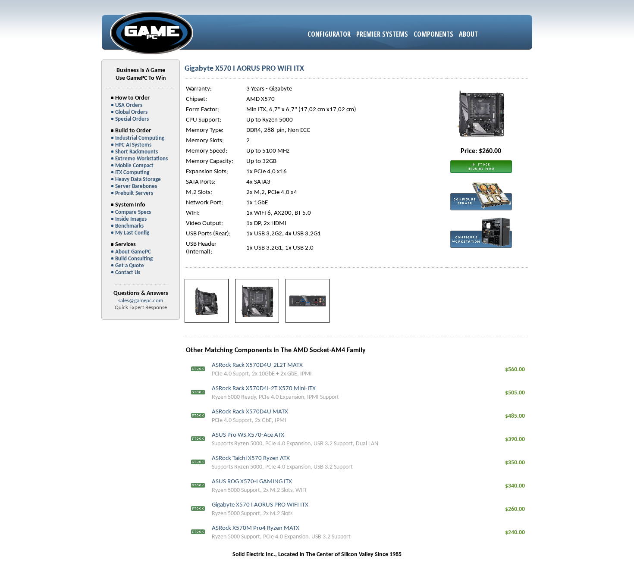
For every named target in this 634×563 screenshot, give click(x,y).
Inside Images (131, 219)
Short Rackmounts (136, 152)
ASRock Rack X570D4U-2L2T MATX (257, 365)
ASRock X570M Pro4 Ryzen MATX (255, 528)
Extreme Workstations (141, 159)
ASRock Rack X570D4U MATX (250, 412)
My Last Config (132, 233)
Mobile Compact (134, 166)
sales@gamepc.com (140, 300)
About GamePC (133, 252)
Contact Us (127, 272)
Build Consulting (134, 259)
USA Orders (128, 105)
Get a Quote (129, 266)
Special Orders (132, 119)
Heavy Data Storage (138, 179)
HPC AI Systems (133, 145)
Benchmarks (129, 226)
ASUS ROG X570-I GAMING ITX (252, 482)
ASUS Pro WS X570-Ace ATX (248, 435)
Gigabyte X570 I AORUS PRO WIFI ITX (260, 505)
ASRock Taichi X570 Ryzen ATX (251, 458)
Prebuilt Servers (134, 193)
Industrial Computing (139, 138)
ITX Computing (132, 172)
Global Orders (131, 112)
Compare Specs (133, 212)
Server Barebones (136, 186)
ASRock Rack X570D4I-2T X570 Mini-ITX (264, 388)
